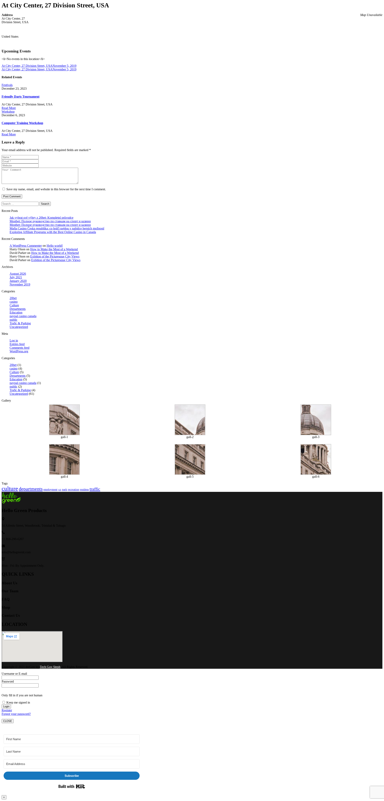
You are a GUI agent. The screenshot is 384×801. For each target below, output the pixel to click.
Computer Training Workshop (22, 123)
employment (50, 489)
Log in (14, 340)
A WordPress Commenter (26, 245)
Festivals (7, 85)
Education (16, 312)
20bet (13, 298)
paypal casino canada (23, 316)
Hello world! (55, 245)
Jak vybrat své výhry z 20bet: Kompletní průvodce (41, 217)
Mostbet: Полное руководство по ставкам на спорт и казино (50, 221)
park (64, 489)
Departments (18, 309)
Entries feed (17, 344)
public (13, 319)
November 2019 (20, 284)
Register (7, 710)
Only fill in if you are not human (22, 695)
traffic (95, 488)
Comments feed (19, 347)
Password (8, 681)
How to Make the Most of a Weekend (54, 249)
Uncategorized (19, 327)
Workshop (8, 111)
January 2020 (18, 281)
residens (84, 489)
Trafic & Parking (20, 323)
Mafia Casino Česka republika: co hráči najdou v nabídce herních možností (57, 228)
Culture (14, 305)
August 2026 (18, 273)
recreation (73, 489)
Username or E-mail (14, 673)
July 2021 (16, 277)
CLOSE (7, 721)
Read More (9, 108)
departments (31, 488)
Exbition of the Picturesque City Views (54, 256)
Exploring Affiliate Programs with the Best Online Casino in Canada (53, 232)
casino (14, 301)
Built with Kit (71, 786)
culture (10, 488)
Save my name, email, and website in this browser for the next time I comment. (56, 189)
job (59, 490)
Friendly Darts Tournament (20, 96)
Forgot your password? (16, 714)
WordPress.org (19, 351)
